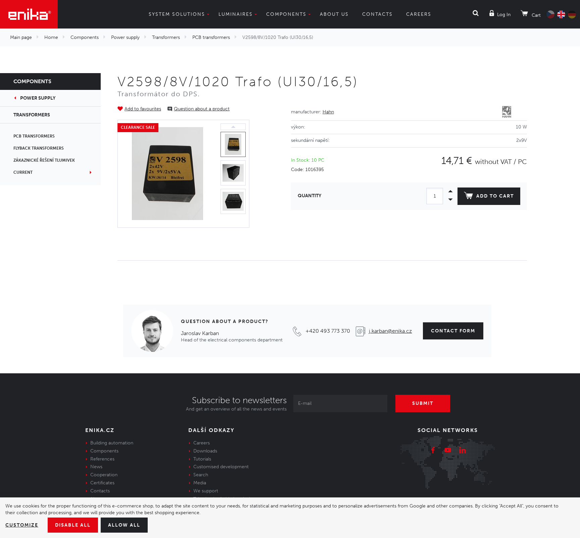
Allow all (124, 525)
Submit (422, 403)
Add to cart (495, 196)
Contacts (377, 14)
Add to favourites (143, 109)
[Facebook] (433, 451)
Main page (21, 37)
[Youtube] (447, 451)
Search (200, 475)
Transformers (166, 37)
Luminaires (236, 14)
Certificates (102, 483)
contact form (453, 331)
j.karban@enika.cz (390, 331)
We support (205, 491)
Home (51, 37)
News (96, 467)
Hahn (328, 112)
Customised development (221, 467)
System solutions (177, 14)
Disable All (73, 525)
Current (23, 172)
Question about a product (202, 109)
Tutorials (202, 459)
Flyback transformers (38, 148)
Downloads (205, 451)
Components (286, 14)
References (102, 459)
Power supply (125, 37)
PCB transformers (211, 37)
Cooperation (103, 475)
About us (334, 14)
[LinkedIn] (462, 451)
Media (199, 483)
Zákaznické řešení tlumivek (44, 160)
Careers (418, 14)
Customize (21, 525)
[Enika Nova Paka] (29, 14)
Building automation (111, 443)
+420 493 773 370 (327, 331)
